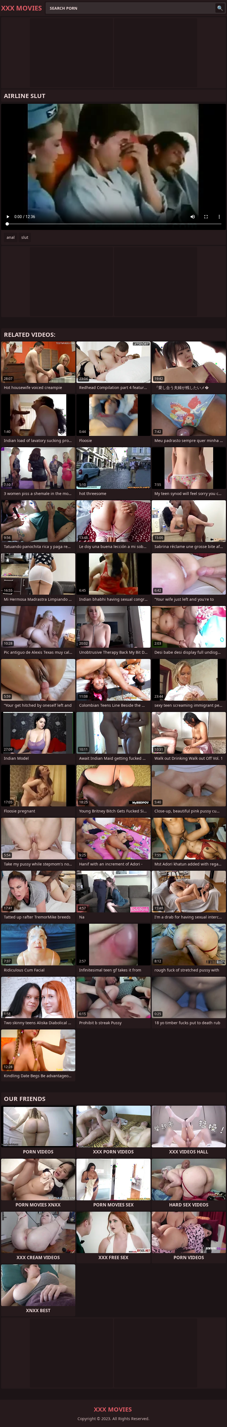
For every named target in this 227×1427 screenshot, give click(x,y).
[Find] (220, 8)
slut (24, 237)
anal (11, 237)
